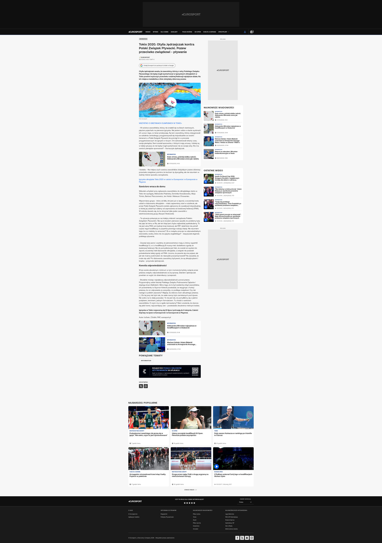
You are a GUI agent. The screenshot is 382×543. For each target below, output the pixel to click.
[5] (194, 503)
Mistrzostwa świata (231, 529)
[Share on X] (141, 386)
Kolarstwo (196, 526)
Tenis (194, 517)
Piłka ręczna (197, 523)
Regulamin (164, 514)
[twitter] (242, 538)
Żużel (194, 520)
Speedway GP (229, 523)
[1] (185, 503)
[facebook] (237, 538)
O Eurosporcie (132, 514)
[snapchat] (247, 538)
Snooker (195, 529)
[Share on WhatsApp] (146, 386)
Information (143, 38)
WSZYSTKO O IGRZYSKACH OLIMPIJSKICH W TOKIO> (160, 123)
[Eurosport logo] (135, 32)
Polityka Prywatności (167, 517)
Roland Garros (229, 520)
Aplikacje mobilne (133, 517)
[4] (192, 503)
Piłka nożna (196, 514)
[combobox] (245, 502)
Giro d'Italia (228, 526)
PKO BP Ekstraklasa (231, 517)
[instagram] (252, 538)
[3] (189, 503)
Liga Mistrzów (229, 514)
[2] (187, 503)
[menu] (245, 32)
